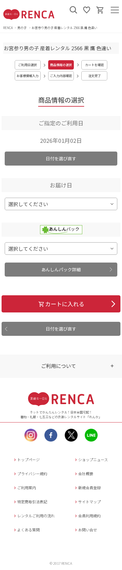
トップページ (28, 459)
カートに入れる (64, 304)
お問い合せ (87, 529)
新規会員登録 (89, 487)
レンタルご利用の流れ (36, 515)
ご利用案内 (26, 487)
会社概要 (85, 473)
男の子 (22, 27)
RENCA (8, 27)
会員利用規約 (89, 515)
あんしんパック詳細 (61, 269)
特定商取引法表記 (32, 501)
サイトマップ (89, 501)
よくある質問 (28, 529)
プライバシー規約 (32, 473)
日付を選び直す (61, 158)
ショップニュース (93, 459)
